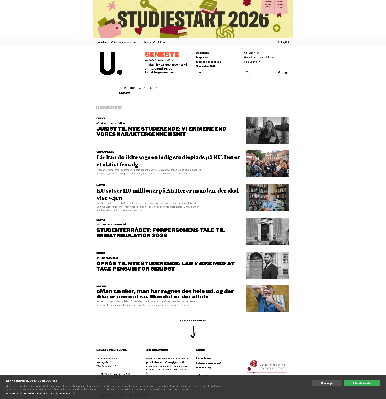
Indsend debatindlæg (208, 61)
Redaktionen (203, 358)
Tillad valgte (327, 383)
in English (284, 42)
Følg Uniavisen (252, 61)
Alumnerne (202, 52)
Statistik (51, 393)
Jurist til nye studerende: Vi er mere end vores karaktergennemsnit (166, 68)
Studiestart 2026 (206, 66)
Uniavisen (102, 42)
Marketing (68, 393)
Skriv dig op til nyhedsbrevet (259, 57)
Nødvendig (15, 393)
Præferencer (34, 393)
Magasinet (202, 57)
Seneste (162, 55)
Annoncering (203, 367)
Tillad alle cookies (362, 383)
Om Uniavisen (251, 52)
